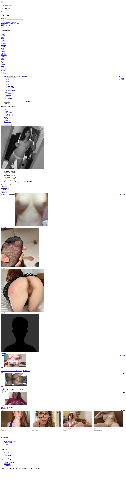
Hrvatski (3, 70)
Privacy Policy (8, 442)
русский (3, 46)
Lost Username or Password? (9, 22)
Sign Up (7, 25)
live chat (10, 89)
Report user (4, 191)
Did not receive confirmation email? (10, 23)
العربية (2, 48)
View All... (122, 194)
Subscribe (3, 189)
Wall (5, 117)
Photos (7, 81)
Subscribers (7, 120)
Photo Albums (8, 112)
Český (2, 61)
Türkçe (3, 56)
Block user (4, 192)
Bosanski (3, 69)
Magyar (3, 67)
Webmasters (7, 454)
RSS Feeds (7, 464)
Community (11, 87)
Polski (2, 66)
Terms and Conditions (10, 441)
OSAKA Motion (5, 10)
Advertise (6, 452)
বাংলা (2, 63)
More (122, 79)
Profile (6, 109)
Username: (4, 18)
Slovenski (3, 73)
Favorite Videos (8, 114)
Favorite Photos (8, 115)
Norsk (2, 59)
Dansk (2, 58)
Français (3, 35)
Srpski (2, 72)
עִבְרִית (2, 49)
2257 (5, 445)
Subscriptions (7, 122)
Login (2, 25)
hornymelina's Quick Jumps (8, 106)
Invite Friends (8, 455)
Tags (9, 84)
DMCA (6, 444)
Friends (6, 119)
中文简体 (3, 53)
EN (5, 76)
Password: (3, 20)
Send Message (4, 188)
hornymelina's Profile (6, 125)
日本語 (3, 51)
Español (3, 40)
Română (3, 64)
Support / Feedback (9, 462)
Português (3, 43)
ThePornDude (11, 90)
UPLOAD (7, 103)
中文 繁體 (4, 55)
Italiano (3, 42)
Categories (10, 86)
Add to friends (4, 186)
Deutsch (3, 37)
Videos (7, 79)
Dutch (2, 38)
